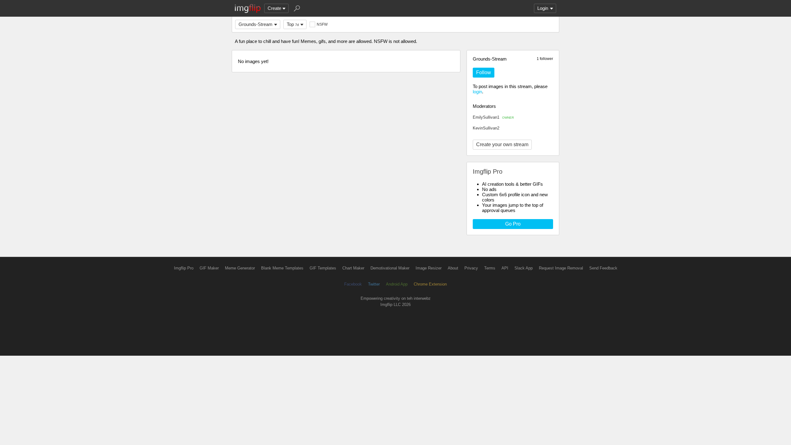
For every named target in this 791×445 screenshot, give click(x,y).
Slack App (523, 268)
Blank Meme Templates (282, 268)
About (453, 268)
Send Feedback (603, 268)
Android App (397, 284)
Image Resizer (429, 268)
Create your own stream (502, 144)
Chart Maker (353, 268)
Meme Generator (240, 268)
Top (293, 24)
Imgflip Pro (183, 268)
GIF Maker (209, 268)
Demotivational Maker (389, 268)
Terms (489, 268)
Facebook (353, 284)
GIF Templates (323, 268)
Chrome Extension (430, 284)
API (504, 268)
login (477, 91)
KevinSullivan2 (486, 128)
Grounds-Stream (256, 24)
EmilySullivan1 (493, 117)
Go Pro (513, 224)
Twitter (374, 284)
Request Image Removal (561, 268)
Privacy (471, 268)
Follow (483, 72)
